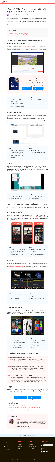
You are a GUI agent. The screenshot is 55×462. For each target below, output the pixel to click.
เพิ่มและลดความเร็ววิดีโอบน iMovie (17, 266)
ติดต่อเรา (20, 446)
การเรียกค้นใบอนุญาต (32, 446)
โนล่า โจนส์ (22, 14)
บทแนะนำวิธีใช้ (31, 448)
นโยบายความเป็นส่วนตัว (38, 459)
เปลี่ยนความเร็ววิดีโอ (34, 216)
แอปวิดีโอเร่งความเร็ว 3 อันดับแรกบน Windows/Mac (19, 32)
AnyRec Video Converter (24, 46)
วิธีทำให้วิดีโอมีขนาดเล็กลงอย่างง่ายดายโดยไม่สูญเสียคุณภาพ (20, 410)
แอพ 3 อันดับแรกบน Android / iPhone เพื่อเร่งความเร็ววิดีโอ (20, 33)
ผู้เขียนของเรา (21, 448)
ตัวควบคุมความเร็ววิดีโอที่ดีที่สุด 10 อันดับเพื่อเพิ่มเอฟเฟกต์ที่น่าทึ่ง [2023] (22, 407)
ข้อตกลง (45, 459)
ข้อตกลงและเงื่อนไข (29, 459)
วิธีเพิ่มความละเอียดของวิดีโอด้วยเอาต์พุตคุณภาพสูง (18, 409)
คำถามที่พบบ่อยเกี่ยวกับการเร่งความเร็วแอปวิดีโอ (18, 34)
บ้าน (21, 435)
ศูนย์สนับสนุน (30, 444)
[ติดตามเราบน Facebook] (42, 452)
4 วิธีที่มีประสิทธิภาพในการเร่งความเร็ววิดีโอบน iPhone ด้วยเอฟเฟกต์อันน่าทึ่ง (23, 405)
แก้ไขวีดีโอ (27, 14)
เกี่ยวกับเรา (20, 444)
